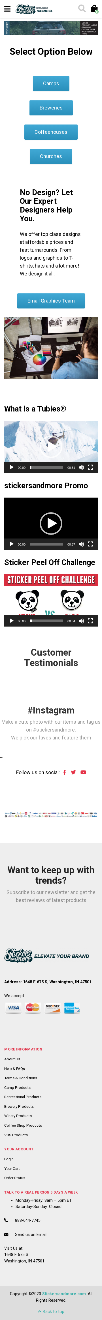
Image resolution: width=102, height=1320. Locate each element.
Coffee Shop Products (23, 1125)
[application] (51, 447)
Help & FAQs (14, 1068)
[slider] (46, 467)
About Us (12, 1059)
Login (9, 1159)
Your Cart (12, 1168)
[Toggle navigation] (7, 9)
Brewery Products (19, 1106)
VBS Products (16, 1135)
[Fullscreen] (90, 467)
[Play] (11, 467)
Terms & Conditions (20, 1078)
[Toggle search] (81, 9)
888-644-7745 (28, 1220)
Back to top (53, 1311)
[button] (51, 446)
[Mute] (81, 467)
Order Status (14, 1177)
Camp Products (17, 1087)
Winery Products (18, 1115)
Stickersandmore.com (64, 1293)
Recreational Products (22, 1096)
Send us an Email (30, 1234)
